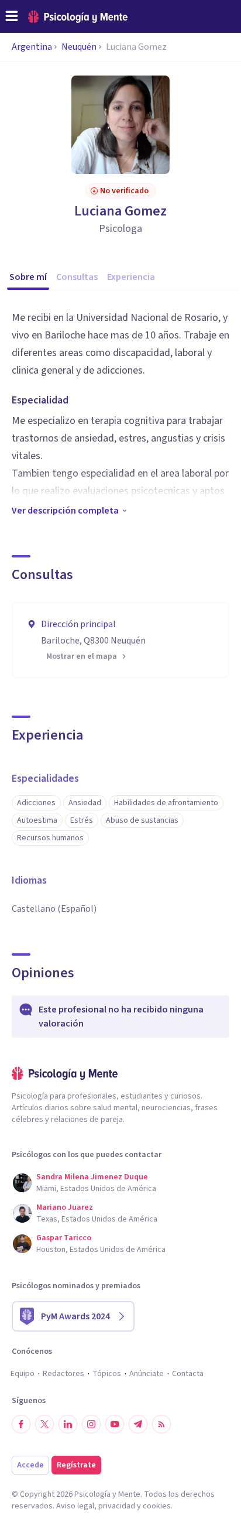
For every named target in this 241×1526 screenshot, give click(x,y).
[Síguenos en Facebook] (21, 1424)
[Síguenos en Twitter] (44, 1424)
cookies (157, 1506)
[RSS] (161, 1424)
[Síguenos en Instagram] (91, 1424)
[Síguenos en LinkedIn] (67, 1424)
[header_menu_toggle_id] (11, 16)
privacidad (116, 1506)
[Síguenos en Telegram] (138, 1424)
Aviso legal (75, 1506)
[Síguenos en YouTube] (114, 1424)
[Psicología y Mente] (78, 17)
